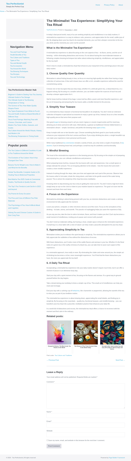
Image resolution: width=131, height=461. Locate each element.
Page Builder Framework (117, 457)
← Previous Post (53, 360)
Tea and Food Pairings (18, 52)
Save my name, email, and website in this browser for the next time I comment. (76, 440)
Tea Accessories (16, 66)
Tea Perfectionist (15, 3)
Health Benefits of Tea (18, 55)
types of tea (101, 128)
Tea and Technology (17, 77)
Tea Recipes (14, 74)
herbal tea (76, 291)
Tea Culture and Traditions (19, 57)
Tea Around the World (18, 69)
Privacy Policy (109, 5)
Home (98, 5)
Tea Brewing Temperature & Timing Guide (23, 136)
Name (49, 412)
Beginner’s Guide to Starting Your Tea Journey (25, 94)
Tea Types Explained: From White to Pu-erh (24, 111)
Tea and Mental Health (18, 63)
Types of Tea (14, 60)
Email (49, 421)
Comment (51, 382)
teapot (56, 122)
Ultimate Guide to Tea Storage (19, 97)
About (121, 5)
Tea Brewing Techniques (19, 71)
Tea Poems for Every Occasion (19, 194)
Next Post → (120, 360)
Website (50, 431)
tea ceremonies (68, 143)
